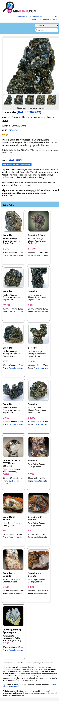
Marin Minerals (40, 481)
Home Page (36, 19)
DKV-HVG (13, 130)
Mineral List (22, 16)
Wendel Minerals (41, 255)
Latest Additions (35, 16)
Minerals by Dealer (50, 19)
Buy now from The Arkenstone (16, 164)
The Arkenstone (15, 255)
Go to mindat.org (50, 16)
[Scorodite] (7, 101)
